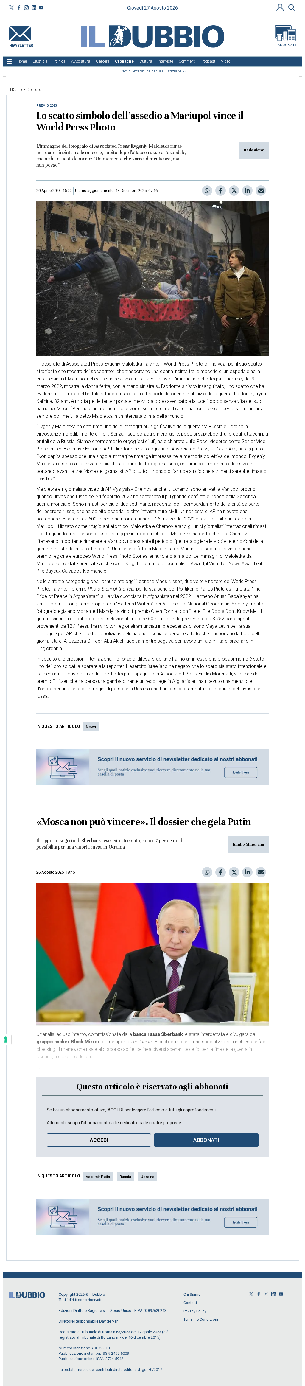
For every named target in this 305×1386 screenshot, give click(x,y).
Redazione (254, 149)
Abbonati (286, 45)
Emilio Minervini (248, 844)
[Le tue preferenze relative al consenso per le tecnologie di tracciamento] (5, 1039)
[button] (280, 7)
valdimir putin (98, 1176)
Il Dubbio (16, 90)
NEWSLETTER (21, 44)
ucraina (147, 1176)
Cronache (33, 90)
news (91, 727)
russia (125, 1176)
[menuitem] (22, 61)
